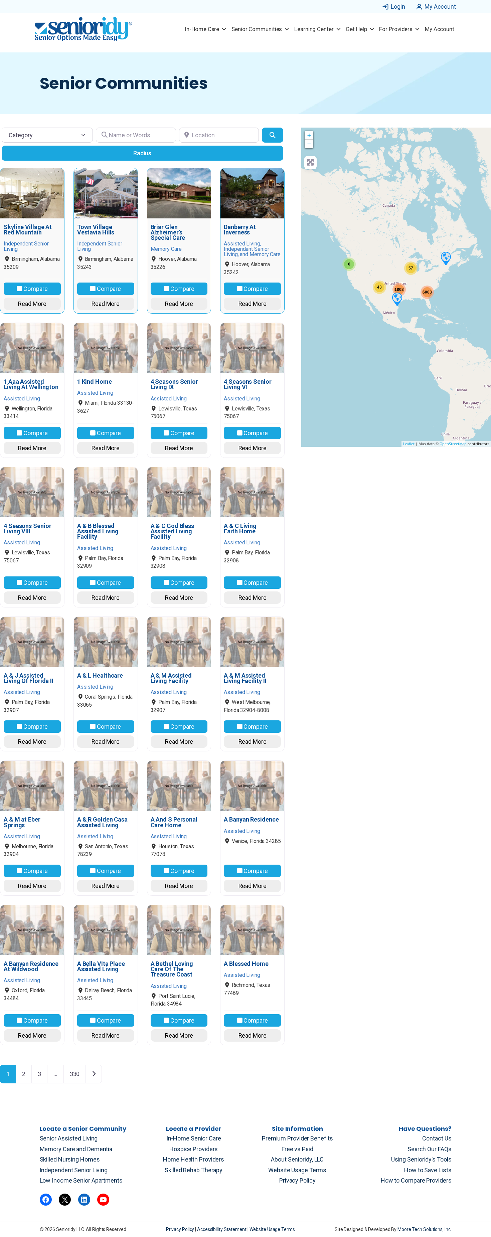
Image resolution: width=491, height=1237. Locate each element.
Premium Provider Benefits (297, 1138)
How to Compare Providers (416, 1180)
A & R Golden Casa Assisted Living (102, 822)
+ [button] (309, 135)
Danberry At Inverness (240, 229)
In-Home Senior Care (193, 1138)
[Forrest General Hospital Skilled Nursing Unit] (445, 258)
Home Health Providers (193, 1159)
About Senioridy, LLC (297, 1159)
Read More (32, 303)
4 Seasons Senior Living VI (247, 384)
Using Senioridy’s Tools (421, 1159)
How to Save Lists (427, 1170)
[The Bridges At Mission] (396, 299)
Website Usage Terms (297, 1170)
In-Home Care (202, 29)
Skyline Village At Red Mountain (28, 229)
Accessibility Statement (222, 1229)
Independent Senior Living (74, 1170)
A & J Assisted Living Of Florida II (28, 678)
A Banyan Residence (251, 819)
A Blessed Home (246, 963)
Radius (142, 153)
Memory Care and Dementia (76, 1149)
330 (75, 1073)
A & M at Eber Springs (22, 822)
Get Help (356, 29)
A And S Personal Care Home (174, 822)
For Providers (396, 29)
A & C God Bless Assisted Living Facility (172, 531)
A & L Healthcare (100, 675)
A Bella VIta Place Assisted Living (101, 966)
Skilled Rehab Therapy (193, 1170)
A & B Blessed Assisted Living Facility (98, 531)
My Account (440, 6)
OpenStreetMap (453, 443)
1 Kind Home (94, 381)
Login (398, 6)
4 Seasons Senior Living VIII (27, 528)
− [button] (309, 143)
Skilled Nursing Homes (70, 1159)
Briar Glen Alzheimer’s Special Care (168, 232)
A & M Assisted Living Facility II (245, 678)
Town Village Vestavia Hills (96, 229)
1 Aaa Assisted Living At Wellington (31, 384)
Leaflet (409, 443)
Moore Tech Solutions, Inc (424, 1229)
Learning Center (314, 29)
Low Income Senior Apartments (81, 1180)
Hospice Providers (193, 1149)
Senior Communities (256, 29)
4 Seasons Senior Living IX (174, 384)
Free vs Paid (297, 1149)
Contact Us (436, 1138)
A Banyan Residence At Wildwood (31, 966)
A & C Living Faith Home (240, 528)
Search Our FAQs (429, 1149)
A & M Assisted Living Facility (171, 678)
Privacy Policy (297, 1180)
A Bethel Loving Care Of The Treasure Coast (172, 969)
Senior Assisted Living (69, 1138)
